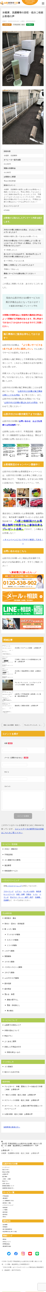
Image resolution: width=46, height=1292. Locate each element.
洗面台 (28, 894)
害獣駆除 (7, 956)
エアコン (18, 891)
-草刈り (4, 1216)
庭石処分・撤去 (10, 918)
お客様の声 (6, 24)
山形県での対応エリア (12, 1025)
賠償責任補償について (8, 1185)
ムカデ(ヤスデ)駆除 (11, 978)
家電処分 (30, 24)
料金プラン (8, 1036)
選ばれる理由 (5, 1172)
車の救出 (10, 1011)
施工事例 (4, 1176)
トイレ (35, 894)
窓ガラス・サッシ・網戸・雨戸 (21, 897)
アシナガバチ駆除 (13, 934)
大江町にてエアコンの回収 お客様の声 (28, 648)
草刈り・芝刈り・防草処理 (14, 924)
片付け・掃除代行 (11, 849)
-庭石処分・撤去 (6, 1203)
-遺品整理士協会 (6, 1246)
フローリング (8, 891)
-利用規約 (4, 1226)
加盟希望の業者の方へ (12, 1127)
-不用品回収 (5, 1196)
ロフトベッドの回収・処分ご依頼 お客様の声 (21, 1100)
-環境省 (4, 1239)
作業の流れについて (11, 1030)
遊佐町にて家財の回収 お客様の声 (26, 705)
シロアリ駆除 (9, 951)
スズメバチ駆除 (12, 940)
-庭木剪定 (4, 1214)
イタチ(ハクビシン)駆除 (13, 967)
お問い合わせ (5, 1183)
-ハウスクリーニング (7, 1205)
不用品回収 (8, 854)
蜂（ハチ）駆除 (10, 929)
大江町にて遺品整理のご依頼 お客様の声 (28, 672)
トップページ (5, 1167)
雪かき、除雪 (9, 994)
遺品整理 (7, 865)
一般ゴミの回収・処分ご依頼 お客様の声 (20, 1095)
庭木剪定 (7, 989)
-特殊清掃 (4, 1207)
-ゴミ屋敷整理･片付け (8, 1200)
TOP (21, 1144)
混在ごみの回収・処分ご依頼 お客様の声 (13, 725)
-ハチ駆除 (4, 1209)
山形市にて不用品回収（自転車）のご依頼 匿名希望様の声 (28, 695)
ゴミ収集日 (8, 1067)
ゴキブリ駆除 (9, 972)
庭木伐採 (7, 983)
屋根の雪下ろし (12, 1000)
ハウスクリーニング (14, 886)
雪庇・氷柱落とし (13, 1005)
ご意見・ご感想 (6, 1179)
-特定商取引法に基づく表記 (9, 1231)
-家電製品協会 (6, 1244)
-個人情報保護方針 (7, 1229)
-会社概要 (4, 1224)
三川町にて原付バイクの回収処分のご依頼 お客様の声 (28, 660)
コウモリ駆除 (9, 962)
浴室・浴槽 (20, 894)
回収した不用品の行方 (12, 1047)
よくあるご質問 (10, 1041)
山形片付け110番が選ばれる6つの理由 (21, 403)
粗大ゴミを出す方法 (11, 1072)
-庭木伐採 (4, 1212)
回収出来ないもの (13, 1052)
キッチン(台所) (28, 891)
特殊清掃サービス (11, 871)
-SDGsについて (6, 1241)
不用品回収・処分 (19, 24)
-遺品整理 (4, 1198)
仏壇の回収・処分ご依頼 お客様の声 (18, 1114)
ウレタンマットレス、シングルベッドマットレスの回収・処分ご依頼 (28, 683)
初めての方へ (5, 1169)
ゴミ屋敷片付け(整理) (12, 860)
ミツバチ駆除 (12, 945)
